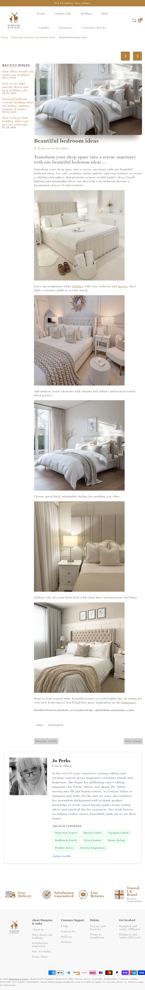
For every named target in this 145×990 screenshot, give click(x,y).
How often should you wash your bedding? (18, 73)
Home (41, 13)
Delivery (66, 936)
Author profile (61, 856)
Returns (66, 942)
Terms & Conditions (97, 936)
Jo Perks (40, 148)
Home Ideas (40, 956)
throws (123, 286)
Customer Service (94, 27)
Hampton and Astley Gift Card (129, 936)
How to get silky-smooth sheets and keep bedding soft (15, 87)
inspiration (55, 725)
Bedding (86, 13)
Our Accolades (41, 951)
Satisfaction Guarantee (40, 945)
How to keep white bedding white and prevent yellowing (15, 121)
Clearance (66, 27)
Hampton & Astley (19, 979)
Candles (44, 27)
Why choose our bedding (42, 937)
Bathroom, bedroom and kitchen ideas (33, 37)
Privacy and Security (98, 928)
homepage (129, 702)
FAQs (64, 926)
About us (38, 929)
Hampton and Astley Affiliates (129, 928)
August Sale (63, 13)
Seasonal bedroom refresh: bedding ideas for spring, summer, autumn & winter (17, 104)
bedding (77, 286)
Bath (105, 13)
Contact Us (68, 931)
